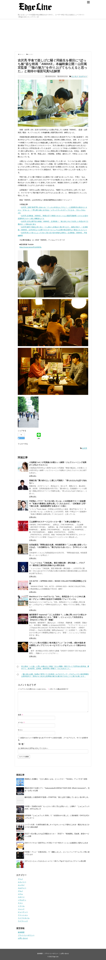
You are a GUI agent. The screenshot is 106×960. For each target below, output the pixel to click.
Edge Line (55, 956)
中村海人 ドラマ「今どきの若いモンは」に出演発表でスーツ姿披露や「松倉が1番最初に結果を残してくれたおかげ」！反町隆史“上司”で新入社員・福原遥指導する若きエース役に (57, 503)
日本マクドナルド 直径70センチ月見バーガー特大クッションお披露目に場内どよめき (56, 843)
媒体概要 (21, 932)
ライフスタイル (24, 918)
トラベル (21, 906)
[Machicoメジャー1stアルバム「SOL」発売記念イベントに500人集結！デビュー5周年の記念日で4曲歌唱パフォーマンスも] (23, 601)
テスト (20, 903)
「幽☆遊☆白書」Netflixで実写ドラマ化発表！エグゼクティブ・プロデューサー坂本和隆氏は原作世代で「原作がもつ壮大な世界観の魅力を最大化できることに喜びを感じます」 (55, 675)
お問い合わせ (23, 938)
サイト (20, 730)
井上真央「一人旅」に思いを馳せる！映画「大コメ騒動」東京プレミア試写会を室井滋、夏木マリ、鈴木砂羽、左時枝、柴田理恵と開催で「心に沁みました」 (55, 667)
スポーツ (21, 897)
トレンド (21, 909)
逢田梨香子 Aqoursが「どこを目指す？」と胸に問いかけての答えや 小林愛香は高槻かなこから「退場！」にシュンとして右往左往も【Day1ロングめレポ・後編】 (58, 617)
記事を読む (32, 476)
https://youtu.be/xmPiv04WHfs (30, 247)
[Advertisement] (53, 35)
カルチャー (83, 76)
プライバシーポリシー (26, 935)
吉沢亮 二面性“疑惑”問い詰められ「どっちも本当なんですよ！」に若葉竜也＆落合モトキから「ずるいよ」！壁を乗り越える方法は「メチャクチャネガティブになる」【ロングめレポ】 (52, 210)
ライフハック (23, 921)
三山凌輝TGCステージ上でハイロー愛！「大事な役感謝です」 (55, 522)
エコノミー (22, 882)
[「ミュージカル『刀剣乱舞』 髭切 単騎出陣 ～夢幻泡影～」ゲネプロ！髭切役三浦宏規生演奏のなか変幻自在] (23, 567)
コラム (20, 894)
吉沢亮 (84, 448)
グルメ (20, 891)
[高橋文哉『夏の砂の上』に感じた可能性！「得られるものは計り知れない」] (23, 485)
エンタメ (74, 76)
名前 (20, 715)
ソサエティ (22, 900)
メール (21, 722)
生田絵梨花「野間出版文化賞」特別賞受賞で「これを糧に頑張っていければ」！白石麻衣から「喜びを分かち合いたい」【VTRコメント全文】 (58, 547)
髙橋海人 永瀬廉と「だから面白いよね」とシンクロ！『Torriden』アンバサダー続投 (56, 779)
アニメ (20, 879)
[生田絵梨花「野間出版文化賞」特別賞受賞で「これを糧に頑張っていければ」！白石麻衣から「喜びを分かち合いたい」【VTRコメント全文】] (23, 549)
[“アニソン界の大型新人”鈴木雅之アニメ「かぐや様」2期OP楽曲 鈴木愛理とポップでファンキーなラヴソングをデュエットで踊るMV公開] (23, 647)
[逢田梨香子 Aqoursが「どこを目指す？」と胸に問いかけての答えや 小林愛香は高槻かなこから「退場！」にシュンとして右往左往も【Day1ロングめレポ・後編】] (23, 619)
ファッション (23, 915)
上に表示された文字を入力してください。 (33, 748)
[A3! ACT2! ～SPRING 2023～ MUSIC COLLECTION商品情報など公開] (23, 585)
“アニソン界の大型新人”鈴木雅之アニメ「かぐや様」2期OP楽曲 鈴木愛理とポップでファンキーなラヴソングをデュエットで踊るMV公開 (57, 645)
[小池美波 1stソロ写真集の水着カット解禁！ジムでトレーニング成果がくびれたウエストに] (23, 466)
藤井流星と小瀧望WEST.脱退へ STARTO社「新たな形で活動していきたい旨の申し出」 (57, 797)
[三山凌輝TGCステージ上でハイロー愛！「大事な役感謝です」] (23, 526)
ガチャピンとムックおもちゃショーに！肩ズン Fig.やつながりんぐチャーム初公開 (55, 861)
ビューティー (23, 912)
